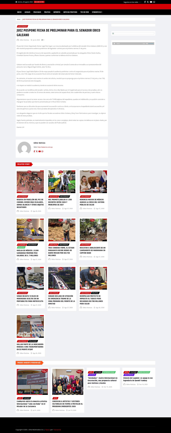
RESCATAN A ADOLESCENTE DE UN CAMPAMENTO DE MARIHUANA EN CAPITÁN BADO (93, 250)
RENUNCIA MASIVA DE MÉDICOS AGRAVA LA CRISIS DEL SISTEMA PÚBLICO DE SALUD (92, 202)
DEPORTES (57, 12)
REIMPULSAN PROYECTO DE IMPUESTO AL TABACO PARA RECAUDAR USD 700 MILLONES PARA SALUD (91, 300)
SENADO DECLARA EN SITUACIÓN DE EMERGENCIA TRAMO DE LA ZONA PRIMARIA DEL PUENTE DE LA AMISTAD (61, 300)
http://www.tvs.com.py (45, 147)
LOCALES (27, 12)
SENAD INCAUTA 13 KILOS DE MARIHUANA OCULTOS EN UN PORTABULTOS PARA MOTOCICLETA (30, 299)
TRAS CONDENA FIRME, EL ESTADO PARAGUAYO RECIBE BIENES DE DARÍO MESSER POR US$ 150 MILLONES (61, 251)
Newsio (47, 430)
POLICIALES (37, 12)
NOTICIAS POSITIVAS (70, 12)
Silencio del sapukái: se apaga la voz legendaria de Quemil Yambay (138, 379)
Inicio (18, 19)
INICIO (19, 12)
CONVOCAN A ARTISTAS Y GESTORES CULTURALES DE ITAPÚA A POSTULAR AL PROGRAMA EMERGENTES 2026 (67, 404)
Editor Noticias (24, 40)
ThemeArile (57, 430)
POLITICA (47, 12)
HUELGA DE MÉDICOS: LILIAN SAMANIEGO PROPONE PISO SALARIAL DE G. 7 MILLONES (28, 253)
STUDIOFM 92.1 (97, 12)
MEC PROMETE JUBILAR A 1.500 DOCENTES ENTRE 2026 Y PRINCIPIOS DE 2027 (60, 202)
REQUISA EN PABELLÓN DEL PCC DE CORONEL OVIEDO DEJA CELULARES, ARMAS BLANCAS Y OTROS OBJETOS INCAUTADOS (30, 203)
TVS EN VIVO (84, 12)
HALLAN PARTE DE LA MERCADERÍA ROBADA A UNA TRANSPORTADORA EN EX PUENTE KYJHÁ (30, 347)
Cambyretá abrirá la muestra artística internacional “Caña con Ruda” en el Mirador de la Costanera (32, 404)
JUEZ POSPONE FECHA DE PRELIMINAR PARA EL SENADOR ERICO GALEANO (45, 19)
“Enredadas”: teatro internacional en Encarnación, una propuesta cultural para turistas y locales (102, 381)
